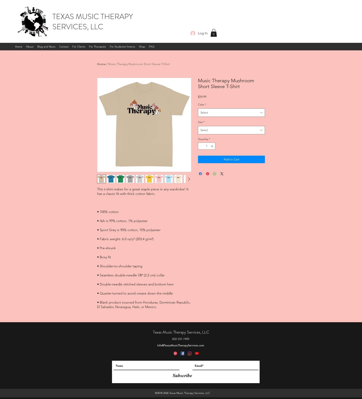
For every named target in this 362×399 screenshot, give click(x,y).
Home (101, 64)
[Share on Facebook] (200, 173)
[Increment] (212, 146)
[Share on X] (222, 173)
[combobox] (231, 112)
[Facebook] (182, 353)
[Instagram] (190, 353)
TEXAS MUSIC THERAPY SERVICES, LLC (92, 21)
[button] (213, 33)
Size (201, 122)
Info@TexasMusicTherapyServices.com (180, 345)
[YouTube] (197, 353)
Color (202, 104)
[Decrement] (201, 146)
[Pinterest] (175, 353)
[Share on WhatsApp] (214, 173)
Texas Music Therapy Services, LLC (181, 332)
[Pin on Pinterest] (207, 173)
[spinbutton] (206, 146)
